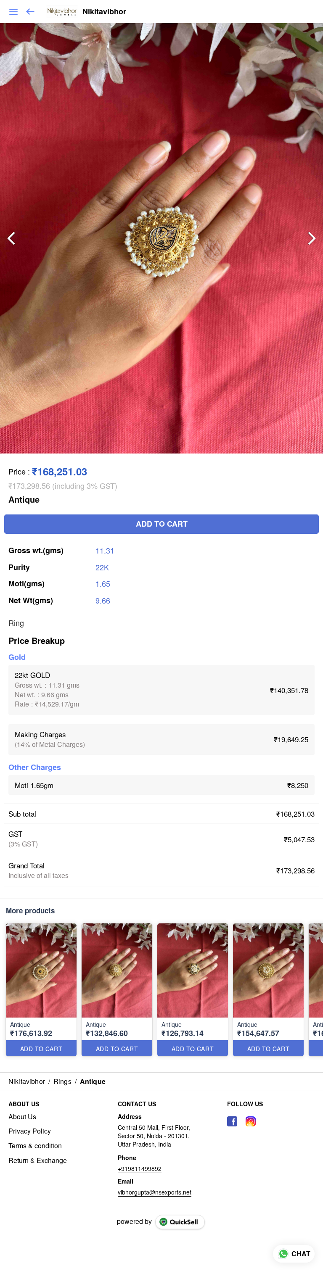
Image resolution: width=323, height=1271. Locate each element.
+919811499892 (140, 1168)
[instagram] (250, 1121)
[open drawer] (13, 11)
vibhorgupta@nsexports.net (154, 1192)
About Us (22, 1116)
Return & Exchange (37, 1160)
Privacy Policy (29, 1131)
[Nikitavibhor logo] (62, 11)
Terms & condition (35, 1145)
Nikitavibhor (104, 12)
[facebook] (232, 1121)
